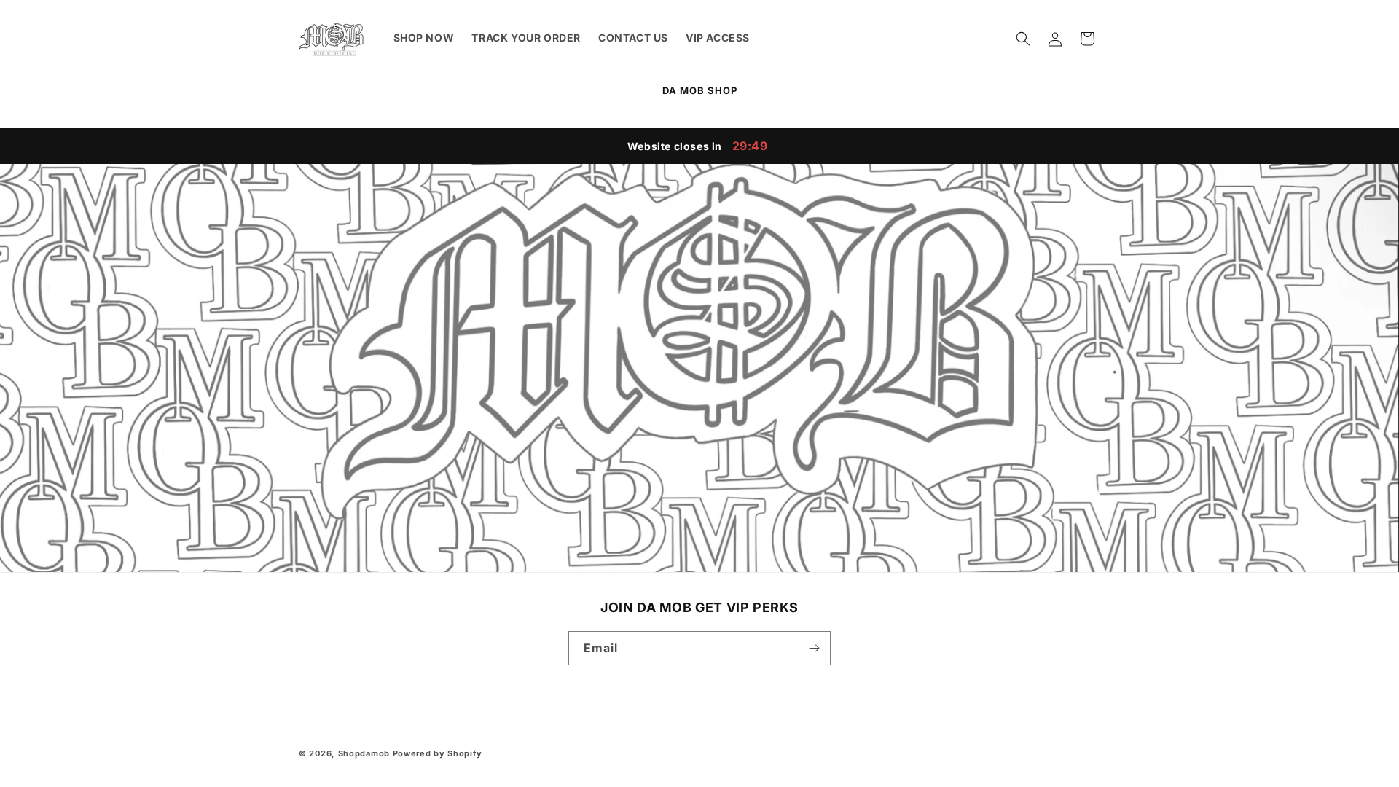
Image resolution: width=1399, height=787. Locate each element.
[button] (1023, 39)
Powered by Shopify (437, 753)
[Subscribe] (814, 648)
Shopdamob (364, 753)
